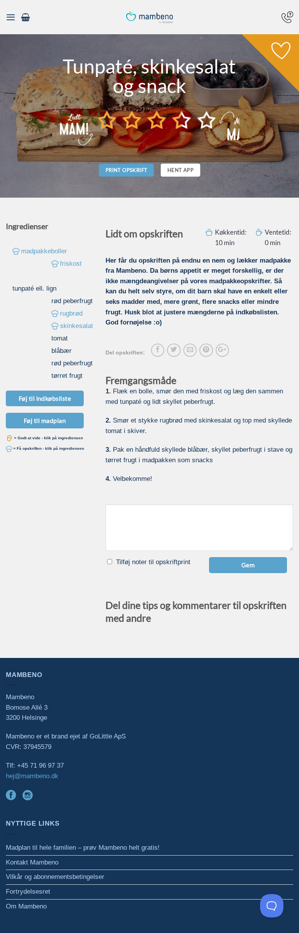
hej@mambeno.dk (32, 776)
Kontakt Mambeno (32, 862)
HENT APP (180, 170)
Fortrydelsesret (28, 891)
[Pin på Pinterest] (206, 350)
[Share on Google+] (222, 350)
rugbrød (71, 313)
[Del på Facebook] (157, 350)
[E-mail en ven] (190, 350)
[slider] (157, 120)
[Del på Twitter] (173, 350)
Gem (248, 564)
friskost (71, 263)
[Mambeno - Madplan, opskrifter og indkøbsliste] (149, 17)
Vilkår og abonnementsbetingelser (55, 876)
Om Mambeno (26, 906)
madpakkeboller (44, 251)
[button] (11, 17)
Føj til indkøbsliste (45, 398)
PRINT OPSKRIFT (127, 170)
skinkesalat (76, 326)
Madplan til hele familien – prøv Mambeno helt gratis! (83, 847)
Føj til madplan (45, 420)
